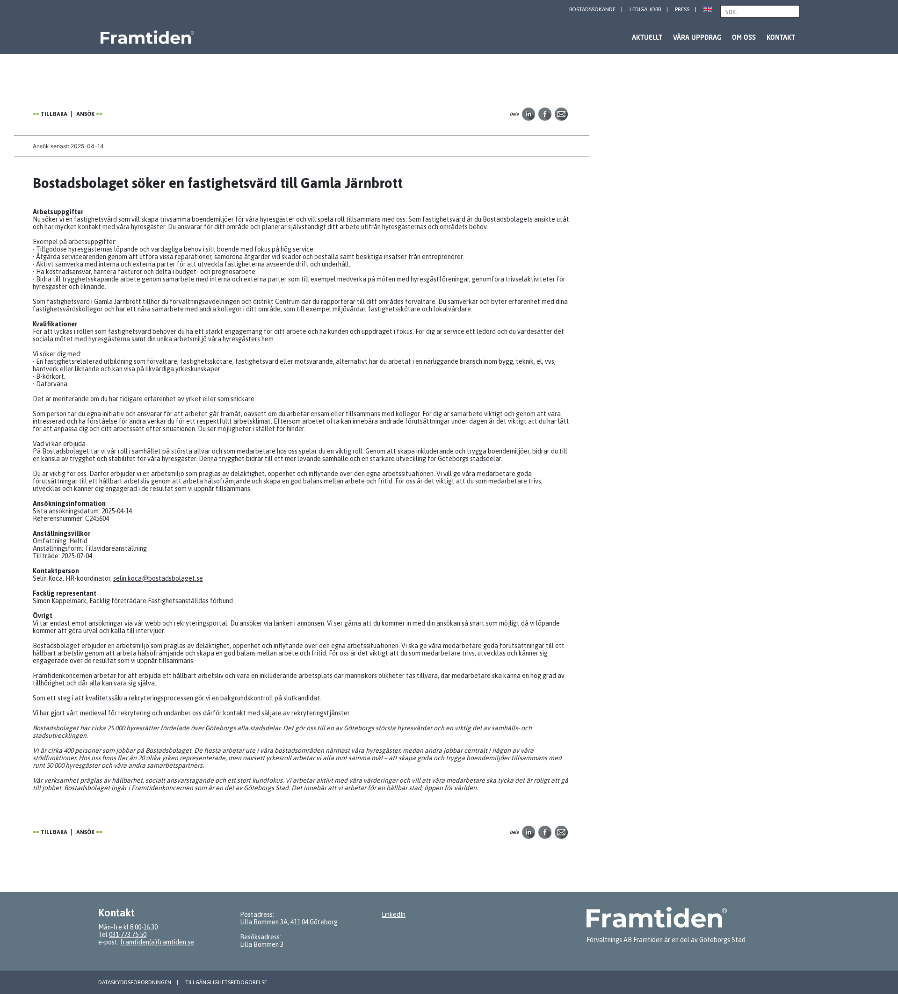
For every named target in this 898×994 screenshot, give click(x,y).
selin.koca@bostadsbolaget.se (158, 578)
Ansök (85, 114)
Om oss (744, 37)
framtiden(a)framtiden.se (157, 942)
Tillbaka (54, 114)
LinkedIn (394, 914)
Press (682, 9)
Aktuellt (647, 37)
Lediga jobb (645, 9)
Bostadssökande (592, 9)
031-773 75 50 (127, 934)
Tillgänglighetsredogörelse (226, 982)
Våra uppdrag (697, 37)
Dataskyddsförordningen (134, 982)
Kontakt (781, 37)
